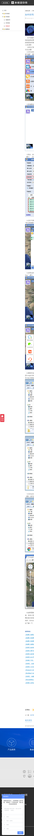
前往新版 (5, 3)
